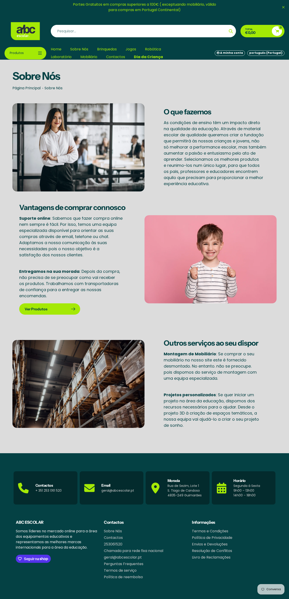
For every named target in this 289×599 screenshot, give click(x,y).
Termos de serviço (120, 570)
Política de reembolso (123, 577)
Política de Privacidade (212, 537)
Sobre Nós (53, 88)
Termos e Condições (210, 531)
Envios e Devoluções (210, 544)
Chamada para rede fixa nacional (133, 550)
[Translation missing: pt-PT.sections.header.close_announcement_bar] (283, 7)
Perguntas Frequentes (123, 563)
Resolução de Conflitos (212, 550)
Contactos (113, 537)
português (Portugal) (265, 53)
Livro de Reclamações (211, 557)
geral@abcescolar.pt (123, 557)
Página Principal (26, 88)
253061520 (113, 544)
